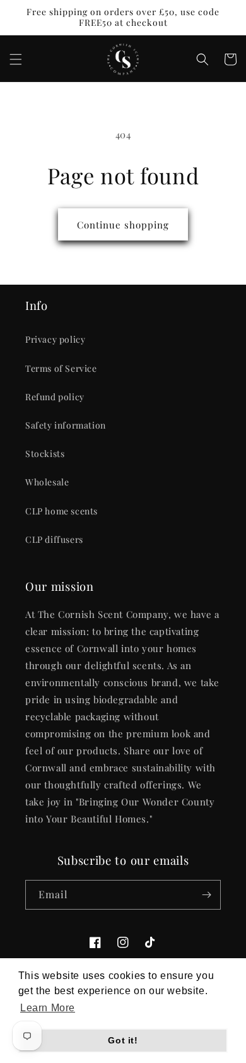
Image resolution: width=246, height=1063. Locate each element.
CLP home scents (61, 511)
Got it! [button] (123, 1040)
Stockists (44, 454)
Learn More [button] (47, 1007)
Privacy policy (55, 339)
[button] (16, 59)
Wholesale (47, 482)
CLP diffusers (54, 539)
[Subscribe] (206, 895)
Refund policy (55, 397)
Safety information (65, 425)
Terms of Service (61, 368)
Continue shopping (123, 224)
